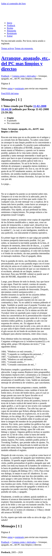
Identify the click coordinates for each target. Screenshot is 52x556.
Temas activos (7, 48)
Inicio (9, 23)
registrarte (19, 88)
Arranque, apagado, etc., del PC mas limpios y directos (25, 63)
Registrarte (12, 33)
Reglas (10, 28)
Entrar (10, 36)
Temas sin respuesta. (24, 48)
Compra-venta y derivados (24, 76)
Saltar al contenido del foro (13, 3)
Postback (11, 25)
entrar (10, 88)
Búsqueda (11, 30)
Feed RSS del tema (10, 93)
